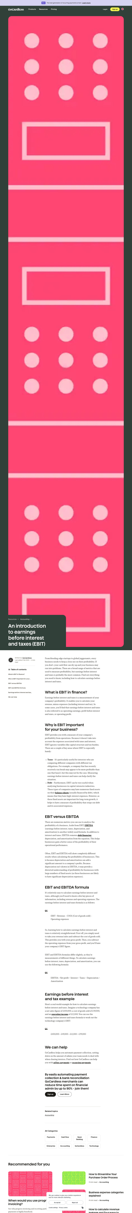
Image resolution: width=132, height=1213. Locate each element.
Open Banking (79, 1138)
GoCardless (27, 658)
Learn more (86, 3)
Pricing (54, 9)
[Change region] (122, 9)
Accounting (24, 619)
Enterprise (51, 1146)
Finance (94, 1137)
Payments (51, 1137)
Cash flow (65, 1137)
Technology (94, 1146)
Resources (43, 9)
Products (32, 9)
